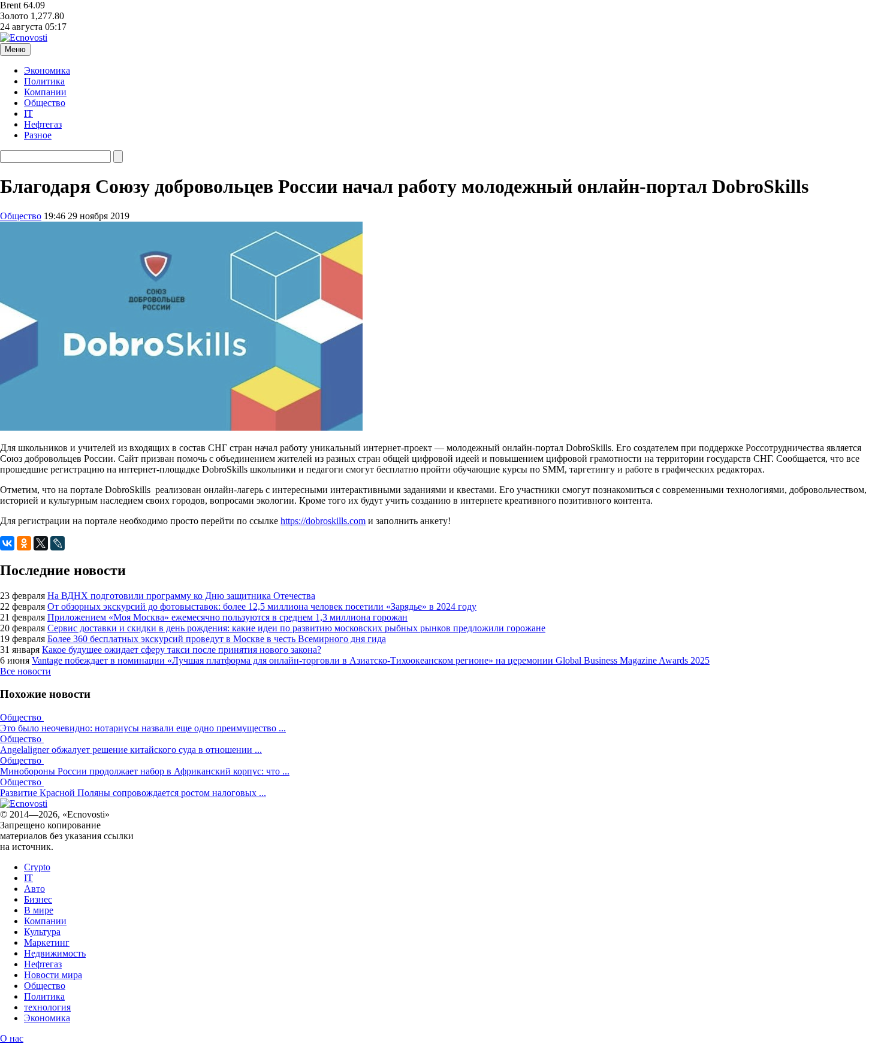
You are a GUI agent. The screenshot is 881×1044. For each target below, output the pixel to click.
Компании (45, 92)
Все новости (25, 671)
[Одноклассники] (24, 543)
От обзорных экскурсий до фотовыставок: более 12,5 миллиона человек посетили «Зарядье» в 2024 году (261, 606)
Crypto (37, 867)
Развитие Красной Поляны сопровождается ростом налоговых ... (133, 793)
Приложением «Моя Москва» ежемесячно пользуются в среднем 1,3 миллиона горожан (227, 617)
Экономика (47, 70)
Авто (34, 888)
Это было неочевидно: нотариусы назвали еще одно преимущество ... (143, 728)
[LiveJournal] (57, 543)
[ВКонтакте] (7, 543)
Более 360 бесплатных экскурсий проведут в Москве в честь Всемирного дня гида (216, 639)
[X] (41, 543)
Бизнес (38, 899)
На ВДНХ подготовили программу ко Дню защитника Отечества (181, 596)
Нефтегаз (43, 124)
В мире (38, 910)
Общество (44, 103)
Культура (42, 932)
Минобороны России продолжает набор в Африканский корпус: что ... (144, 771)
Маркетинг (47, 942)
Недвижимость (55, 953)
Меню (15, 49)
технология (47, 1007)
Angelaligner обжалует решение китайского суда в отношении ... (131, 750)
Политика (44, 81)
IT (28, 113)
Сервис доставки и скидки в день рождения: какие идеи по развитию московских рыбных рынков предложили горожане (296, 628)
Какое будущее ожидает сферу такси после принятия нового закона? (181, 649)
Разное (38, 135)
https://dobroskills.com (323, 521)
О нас (11, 1038)
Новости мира (53, 975)
